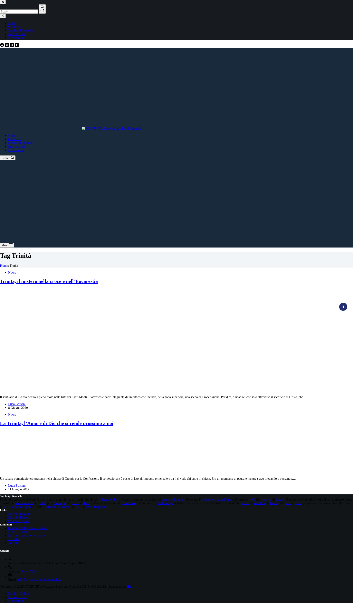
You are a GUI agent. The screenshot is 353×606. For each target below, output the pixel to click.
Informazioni (16, 146)
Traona (273, 503)
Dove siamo (16, 150)
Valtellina (260, 503)
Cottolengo (165, 503)
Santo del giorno (18, 521)
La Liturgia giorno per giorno (27, 535)
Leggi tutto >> (103, 507)
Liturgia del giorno (20, 513)
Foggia (280, 499)
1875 (86, 503)
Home (12, 135)
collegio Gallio (108, 499)
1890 (89, 507)
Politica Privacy (18, 597)
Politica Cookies (18, 593)
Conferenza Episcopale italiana (28, 528)
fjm (129, 586)
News (12, 272)
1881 (298, 503)
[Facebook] (2, 46)
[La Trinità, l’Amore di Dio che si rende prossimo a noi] (34, 471)
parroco (245, 503)
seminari (167, 499)
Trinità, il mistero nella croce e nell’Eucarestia (49, 281)
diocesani (178, 499)
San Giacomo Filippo (17, 507)
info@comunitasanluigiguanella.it (39, 579)
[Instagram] (12, 46)
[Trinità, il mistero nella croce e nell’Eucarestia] (70, 390)
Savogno (60, 503)
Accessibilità (16, 601)
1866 (252, 499)
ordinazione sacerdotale (216, 499)
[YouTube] (17, 46)
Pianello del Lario (57, 507)
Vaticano (13, 542)
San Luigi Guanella (20, 142)
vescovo (266, 499)
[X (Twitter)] (7, 46)
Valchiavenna (24, 503)
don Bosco (129, 503)
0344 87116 (29, 571)
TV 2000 (14, 539)
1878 (288, 503)
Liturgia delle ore (19, 517)
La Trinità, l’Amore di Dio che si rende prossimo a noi (56, 423)
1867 (75, 503)
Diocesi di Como (19, 531)
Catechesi (14, 139)
